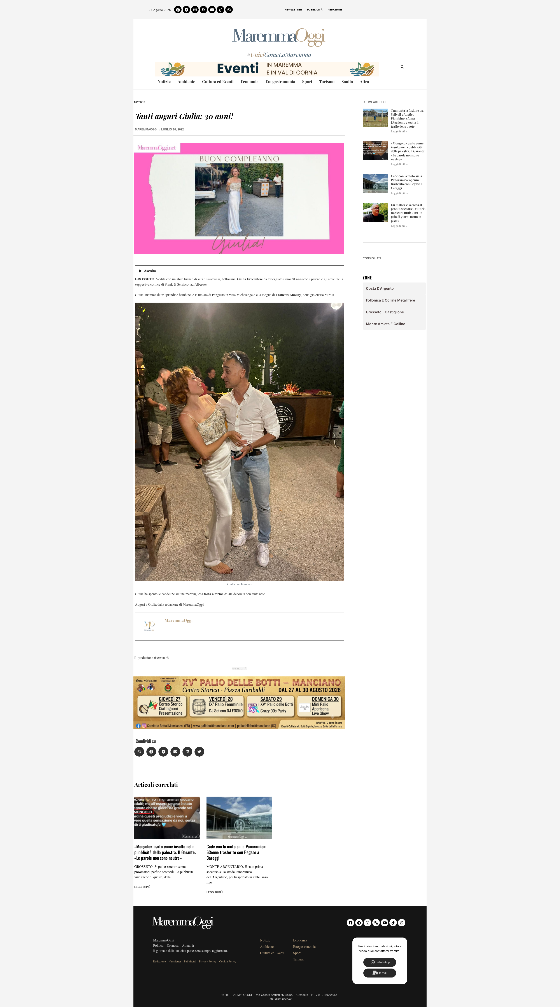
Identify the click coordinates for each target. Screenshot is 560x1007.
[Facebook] (178, 9)
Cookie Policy (227, 961)
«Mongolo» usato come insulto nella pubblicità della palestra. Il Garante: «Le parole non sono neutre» (165, 852)
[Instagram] (195, 9)
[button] (139, 752)
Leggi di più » (399, 131)
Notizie (164, 81)
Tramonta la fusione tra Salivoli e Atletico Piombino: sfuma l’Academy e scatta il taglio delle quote (407, 118)
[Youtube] (212, 9)
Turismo (326, 81)
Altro (364, 81)
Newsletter (293, 9)
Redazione (335, 9)
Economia (250, 81)
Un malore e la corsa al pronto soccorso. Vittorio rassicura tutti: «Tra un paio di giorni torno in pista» (408, 213)
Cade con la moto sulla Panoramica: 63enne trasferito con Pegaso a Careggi (236, 852)
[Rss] (203, 9)
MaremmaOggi (178, 620)
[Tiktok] (220, 9)
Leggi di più (142, 887)
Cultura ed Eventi (218, 81)
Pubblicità (314, 9)
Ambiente (186, 81)
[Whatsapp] (229, 9)
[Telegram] (186, 9)
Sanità (347, 81)
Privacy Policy (207, 961)
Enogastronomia (280, 81)
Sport (307, 81)
